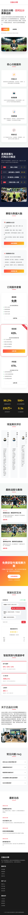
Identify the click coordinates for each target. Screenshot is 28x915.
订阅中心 (3, 873)
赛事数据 (3, 871)
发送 (23, 622)
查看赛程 (15, 29)
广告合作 (3, 898)
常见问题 (3, 886)
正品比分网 (14, 2)
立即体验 (5, 29)
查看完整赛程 (14, 243)
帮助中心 (3, 884)
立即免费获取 (14, 576)
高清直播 (3, 869)
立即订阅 (14, 351)
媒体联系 (3, 903)
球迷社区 (3, 876)
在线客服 (3, 905)
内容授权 (3, 901)
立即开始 (15, 318)
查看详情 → (5, 519)
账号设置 (3, 888)
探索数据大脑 (14, 271)
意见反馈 (3, 890)
